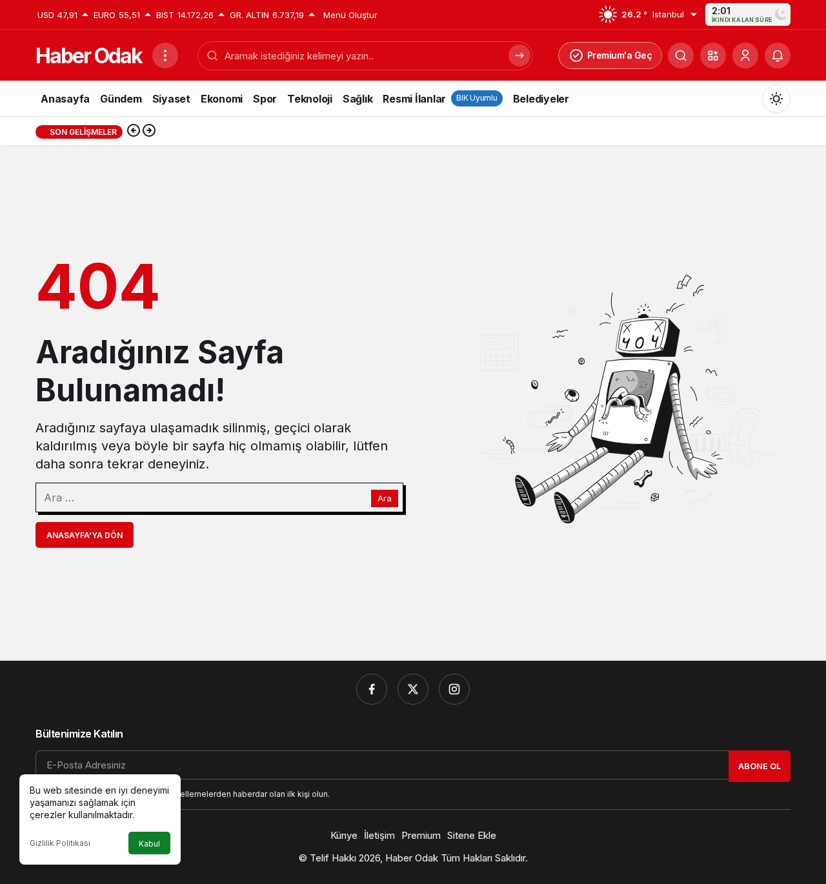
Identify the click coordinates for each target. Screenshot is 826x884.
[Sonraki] (149, 132)
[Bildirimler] (778, 55)
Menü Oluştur (350, 15)
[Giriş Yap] (745, 55)
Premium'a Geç (619, 55)
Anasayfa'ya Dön (84, 535)
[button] (713, 55)
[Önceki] (133, 132)
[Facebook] (371, 689)
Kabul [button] (149, 844)
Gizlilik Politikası (60, 843)
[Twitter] (413, 689)
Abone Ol (759, 766)
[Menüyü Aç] (165, 55)
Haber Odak (88, 55)
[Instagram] (454, 689)
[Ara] (681, 55)
